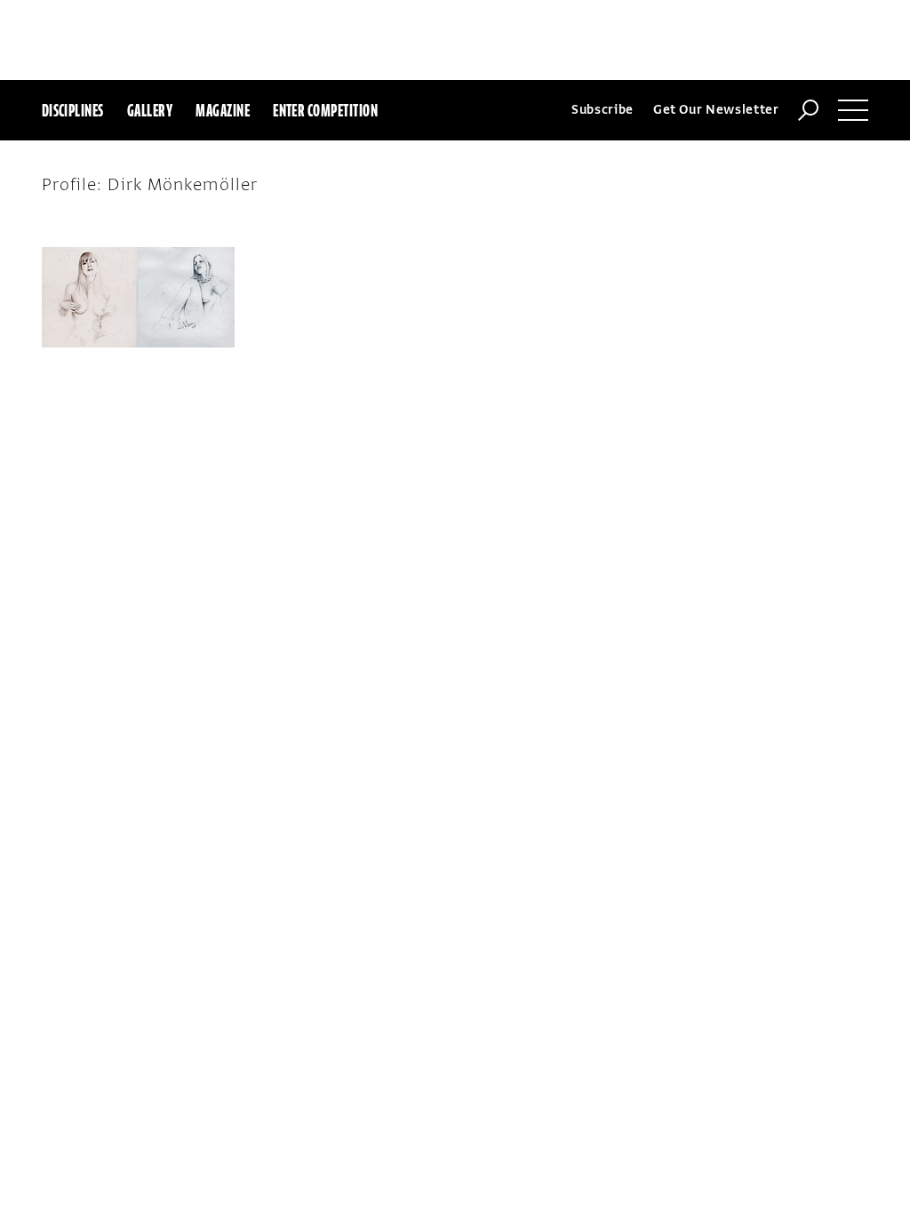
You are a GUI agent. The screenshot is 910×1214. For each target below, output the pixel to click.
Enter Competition (325, 110)
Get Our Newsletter (716, 109)
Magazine (223, 110)
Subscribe (602, 109)
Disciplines (73, 110)
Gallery (149, 110)
